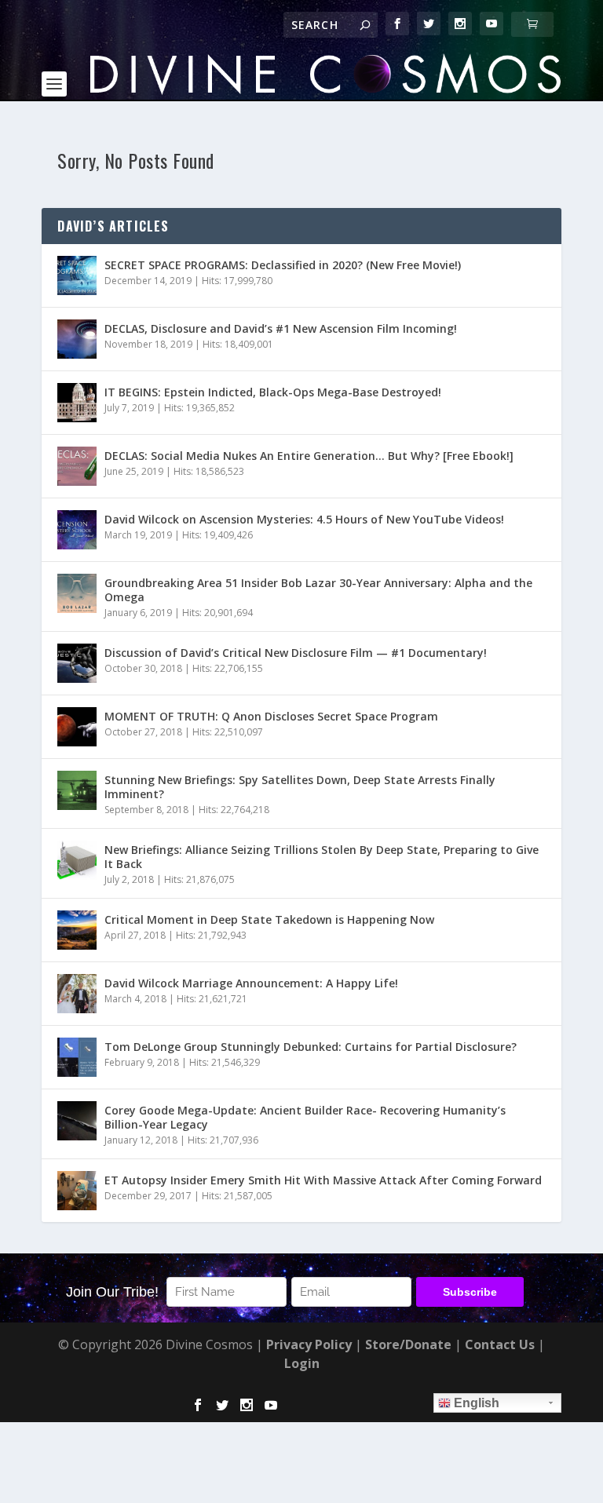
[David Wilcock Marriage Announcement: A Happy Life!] (77, 993)
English (475, 1403)
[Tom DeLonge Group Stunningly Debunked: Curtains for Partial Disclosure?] (77, 1057)
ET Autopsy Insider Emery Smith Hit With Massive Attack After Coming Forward (323, 1180)
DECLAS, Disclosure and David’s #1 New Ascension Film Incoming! (280, 328)
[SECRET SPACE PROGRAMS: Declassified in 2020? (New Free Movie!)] (77, 275)
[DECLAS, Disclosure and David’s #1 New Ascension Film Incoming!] (77, 339)
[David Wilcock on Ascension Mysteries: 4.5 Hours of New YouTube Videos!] (77, 529)
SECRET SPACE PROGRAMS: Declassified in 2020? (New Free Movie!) (282, 264)
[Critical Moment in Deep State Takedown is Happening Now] (77, 930)
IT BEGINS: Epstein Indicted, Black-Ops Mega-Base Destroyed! (272, 392)
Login (302, 1363)
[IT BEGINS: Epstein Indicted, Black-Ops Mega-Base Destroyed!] (77, 402)
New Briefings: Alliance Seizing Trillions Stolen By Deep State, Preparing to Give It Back (321, 856)
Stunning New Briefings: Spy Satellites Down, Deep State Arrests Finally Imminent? (299, 786)
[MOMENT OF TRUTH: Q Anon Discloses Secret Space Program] (77, 726)
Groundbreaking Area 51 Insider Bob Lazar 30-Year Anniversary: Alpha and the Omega (318, 589)
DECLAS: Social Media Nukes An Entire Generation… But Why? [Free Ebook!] (308, 455)
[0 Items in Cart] (532, 24)
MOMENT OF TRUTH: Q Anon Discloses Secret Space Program (271, 716)
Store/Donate (408, 1344)
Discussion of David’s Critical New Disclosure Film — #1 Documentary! (295, 652)
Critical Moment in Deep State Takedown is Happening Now (269, 919)
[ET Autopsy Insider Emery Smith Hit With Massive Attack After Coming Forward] (77, 1190)
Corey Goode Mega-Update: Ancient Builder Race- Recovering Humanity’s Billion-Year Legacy (305, 1117)
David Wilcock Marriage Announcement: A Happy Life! (251, 983)
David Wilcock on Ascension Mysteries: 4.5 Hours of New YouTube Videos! (304, 519)
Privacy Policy (309, 1344)
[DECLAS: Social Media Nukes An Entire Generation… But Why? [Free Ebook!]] (77, 466)
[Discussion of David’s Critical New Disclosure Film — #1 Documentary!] (77, 663)
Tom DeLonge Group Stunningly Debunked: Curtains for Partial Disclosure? (310, 1046)
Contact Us (500, 1344)
